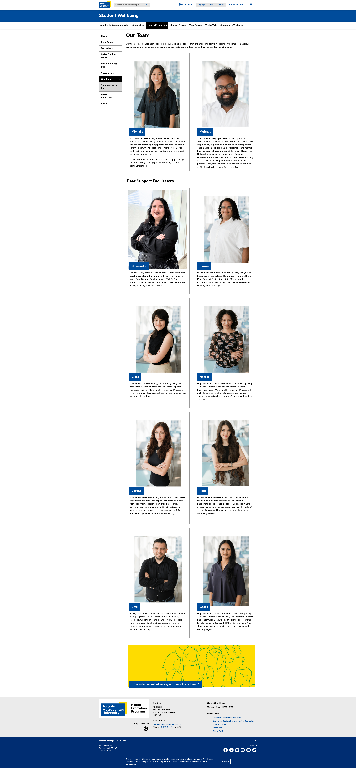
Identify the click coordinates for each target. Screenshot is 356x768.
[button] (185, 5)
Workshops (107, 48)
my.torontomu (236, 5)
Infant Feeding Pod (109, 65)
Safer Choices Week (108, 56)
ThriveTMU (211, 25)
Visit (211, 5)
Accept (225, 762)
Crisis (104, 104)
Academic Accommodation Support (228, 718)
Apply (201, 5)
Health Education (106, 96)
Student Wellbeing (119, 15)
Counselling (138, 25)
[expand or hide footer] (255, 741)
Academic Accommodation (114, 25)
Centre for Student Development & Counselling (233, 721)
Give (221, 5)
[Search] (147, 5)
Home (104, 36)
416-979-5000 (165, 727)
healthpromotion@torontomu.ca (167, 724)
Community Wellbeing (232, 25)
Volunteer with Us (109, 87)
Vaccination (107, 73)
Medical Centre (178, 25)
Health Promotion (157, 25)
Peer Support (108, 42)
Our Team (106, 79)
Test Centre (195, 25)
